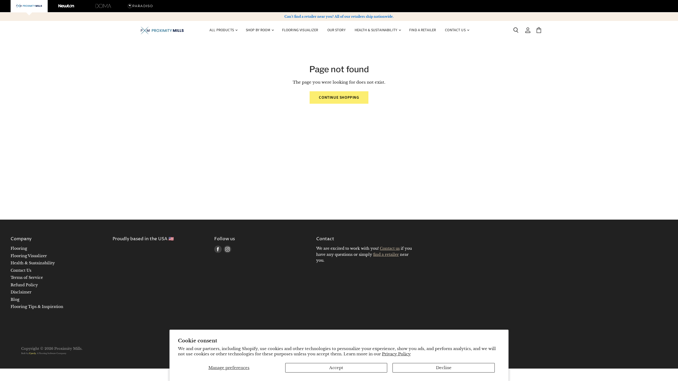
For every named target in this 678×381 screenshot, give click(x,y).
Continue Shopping (339, 97)
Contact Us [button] (455, 30)
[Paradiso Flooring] (140, 6)
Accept (336, 367)
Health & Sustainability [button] (376, 30)
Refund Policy (24, 285)
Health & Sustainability (33, 263)
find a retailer (386, 254)
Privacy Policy (396, 353)
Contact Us (21, 270)
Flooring (19, 248)
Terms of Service (27, 277)
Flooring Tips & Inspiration (37, 306)
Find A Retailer (422, 30)
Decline (444, 367)
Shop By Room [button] (258, 30)
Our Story (336, 30)
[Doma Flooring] (103, 6)
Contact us (390, 248)
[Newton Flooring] (66, 6)
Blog (15, 299)
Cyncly (32, 353)
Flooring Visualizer (300, 30)
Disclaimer (21, 292)
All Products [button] (222, 30)
